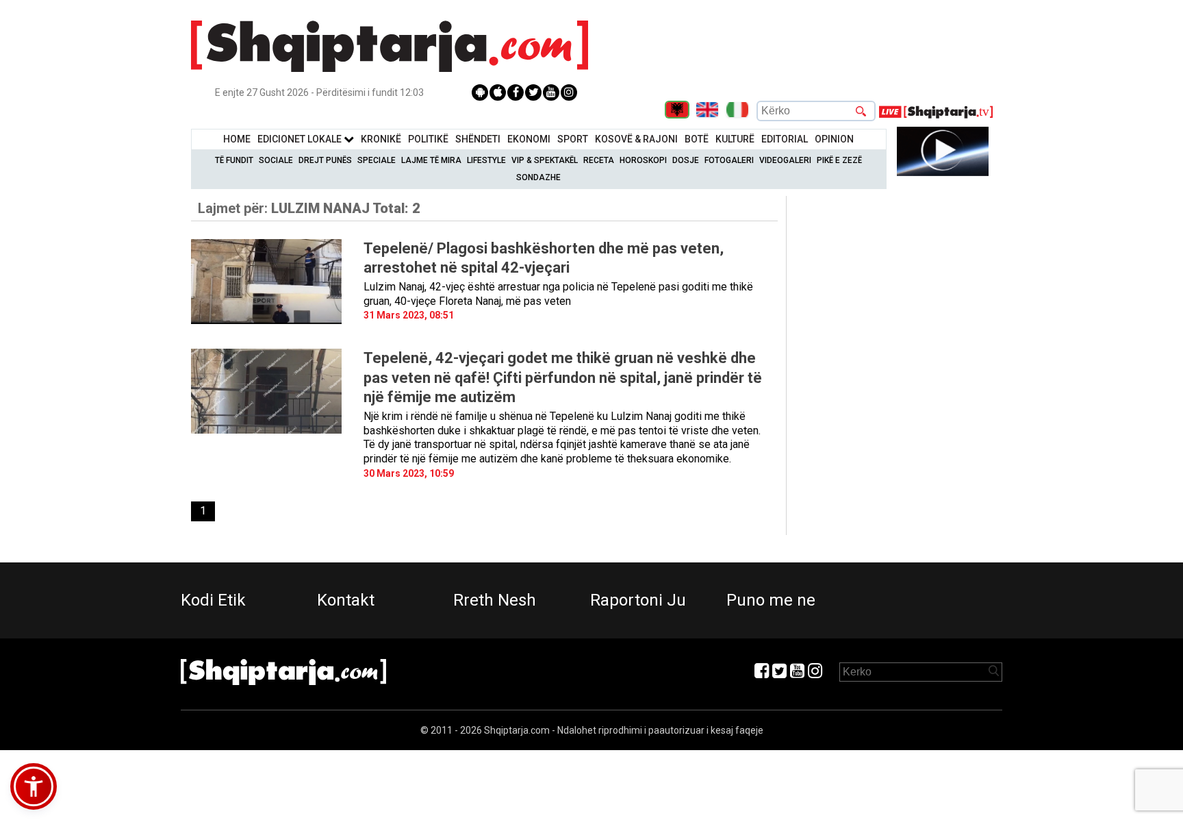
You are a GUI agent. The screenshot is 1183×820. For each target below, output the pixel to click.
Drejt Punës (325, 160)
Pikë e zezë (839, 160)
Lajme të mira (431, 160)
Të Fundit (234, 160)
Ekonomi (528, 139)
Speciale (376, 160)
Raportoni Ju (638, 600)
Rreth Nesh (494, 600)
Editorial (784, 139)
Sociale (276, 160)
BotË (697, 139)
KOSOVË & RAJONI (636, 139)
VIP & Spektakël (544, 160)
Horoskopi (643, 160)
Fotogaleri (729, 160)
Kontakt (345, 600)
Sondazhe (538, 177)
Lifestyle (486, 160)
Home (237, 139)
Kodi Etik (213, 600)
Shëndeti (477, 139)
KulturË (734, 139)
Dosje (685, 160)
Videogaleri (785, 160)
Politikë (428, 139)
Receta (598, 160)
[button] (33, 786)
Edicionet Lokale (300, 139)
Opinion (834, 139)
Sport (572, 139)
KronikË (381, 139)
